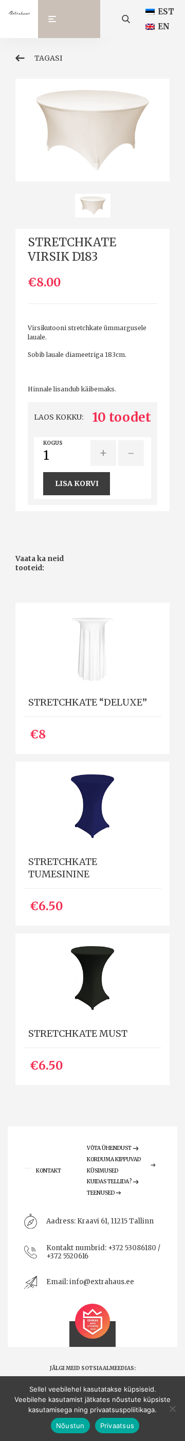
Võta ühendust (109, 1148)
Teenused (101, 1193)
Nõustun (70, 1425)
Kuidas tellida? (109, 1181)
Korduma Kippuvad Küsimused (114, 1165)
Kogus (53, 443)
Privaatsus (117, 1425)
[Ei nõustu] (172, 1408)
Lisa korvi (77, 483)
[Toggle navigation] (56, 19)
